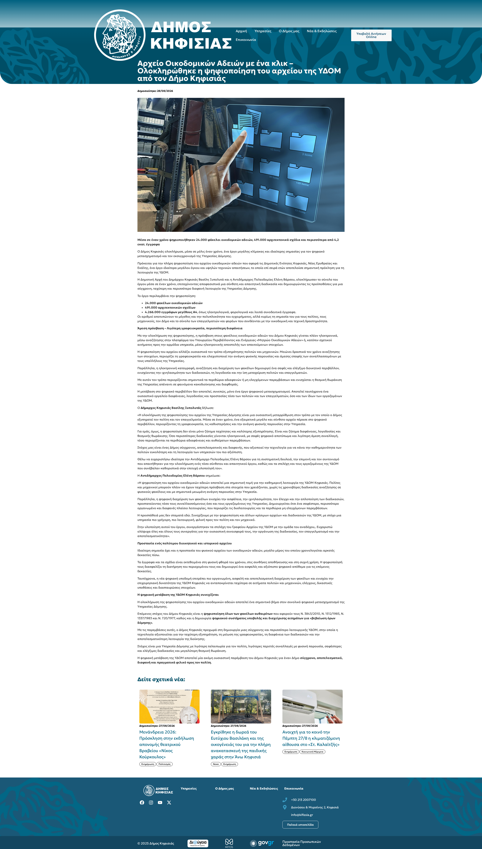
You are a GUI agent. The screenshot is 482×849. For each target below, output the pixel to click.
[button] (346, 727)
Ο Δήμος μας (289, 31)
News (144, 764)
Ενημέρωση (158, 764)
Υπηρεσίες (263, 31)
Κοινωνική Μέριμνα (241, 751)
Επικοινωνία (246, 39)
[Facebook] (141, 802)
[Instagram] (151, 802)
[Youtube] (160, 802)
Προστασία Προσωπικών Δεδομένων (301, 843)
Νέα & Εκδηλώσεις (322, 31)
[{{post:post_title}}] (169, 706)
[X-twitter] (169, 802)
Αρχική (241, 31)
